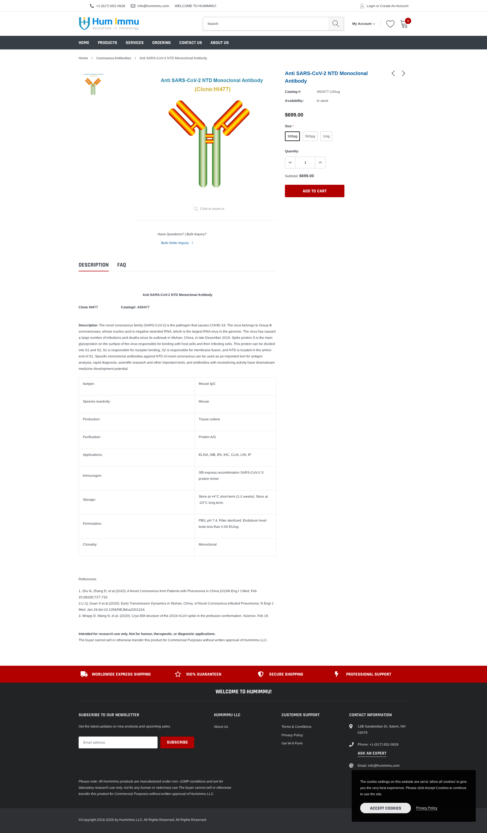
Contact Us (190, 43)
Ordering (161, 43)
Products (107, 43)
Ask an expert (372, 753)
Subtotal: (291, 176)
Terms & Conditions (296, 727)
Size (289, 126)
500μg (310, 136)
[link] (393, 73)
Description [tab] (94, 265)
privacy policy (426, 808)
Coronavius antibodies (113, 58)
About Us (220, 43)
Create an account (394, 6)
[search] (336, 23)
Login (371, 6)
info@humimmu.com (153, 6)
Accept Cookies (385, 808)
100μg (292, 136)
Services (135, 43)
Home (84, 43)
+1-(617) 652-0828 (110, 6)
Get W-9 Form (292, 743)
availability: (294, 101)
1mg (326, 136)
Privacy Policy (292, 735)
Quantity (291, 151)
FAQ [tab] (121, 265)
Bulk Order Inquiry (175, 243)
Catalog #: (293, 92)
